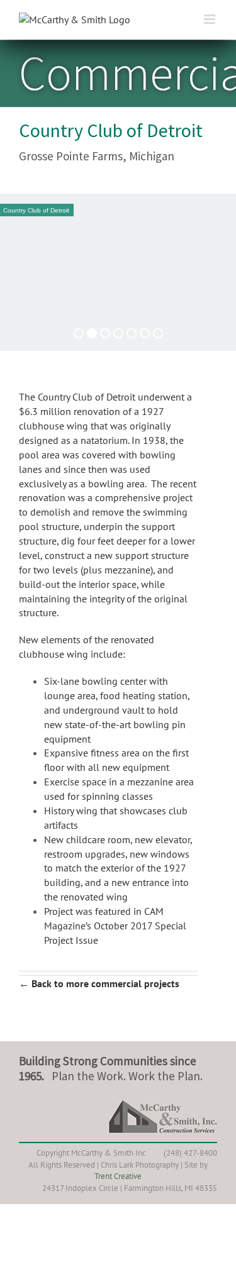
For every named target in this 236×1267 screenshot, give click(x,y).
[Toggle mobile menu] (210, 19)
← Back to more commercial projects (99, 983)
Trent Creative (118, 1176)
